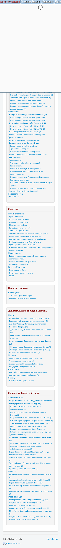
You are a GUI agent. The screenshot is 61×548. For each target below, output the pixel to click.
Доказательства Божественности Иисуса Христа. (28, 233)
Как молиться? (16, 165)
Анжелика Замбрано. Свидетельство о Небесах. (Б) (30, 480)
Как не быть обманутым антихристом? (25, 168)
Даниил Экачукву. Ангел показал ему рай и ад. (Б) (29, 508)
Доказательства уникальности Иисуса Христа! (27, 239)
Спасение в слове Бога (18, 222)
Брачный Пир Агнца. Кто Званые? (22, 298)
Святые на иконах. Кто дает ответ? (23, 261)
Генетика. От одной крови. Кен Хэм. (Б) (24, 352)
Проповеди (13, 111)
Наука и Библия (30, 1)
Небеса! (12, 471)
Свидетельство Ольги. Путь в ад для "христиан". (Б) (30, 516)
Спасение (47, 1)
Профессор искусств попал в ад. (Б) (23, 468)
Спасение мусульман (18, 230)
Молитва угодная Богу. (18, 225)
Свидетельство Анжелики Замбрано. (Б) (25, 502)
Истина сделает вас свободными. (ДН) (24, 140)
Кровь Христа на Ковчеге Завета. (22, 244)
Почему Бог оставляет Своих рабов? (25, 151)
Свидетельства (15, 193)
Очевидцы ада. (15, 496)
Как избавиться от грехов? (19, 227)
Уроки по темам (15, 137)
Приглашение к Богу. (17, 270)
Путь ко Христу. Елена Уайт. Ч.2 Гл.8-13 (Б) (27, 129)
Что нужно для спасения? (19, 219)
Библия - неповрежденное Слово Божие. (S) (27, 103)
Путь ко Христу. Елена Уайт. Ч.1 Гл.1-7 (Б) (27, 126)
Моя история (14, 196)
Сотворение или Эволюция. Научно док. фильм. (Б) (30, 349)
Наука (11, 315)
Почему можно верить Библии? (21, 380)
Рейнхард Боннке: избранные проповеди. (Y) (27, 134)
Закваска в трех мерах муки (20, 295)
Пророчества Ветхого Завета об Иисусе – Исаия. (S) (31, 417)
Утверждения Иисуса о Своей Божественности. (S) (30, 97)
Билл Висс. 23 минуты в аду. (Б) (22, 505)
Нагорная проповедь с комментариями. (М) (28, 114)
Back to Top (52, 538)
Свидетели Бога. (16, 397)
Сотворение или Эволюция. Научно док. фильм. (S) (30, 347)
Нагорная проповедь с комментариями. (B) (27, 117)
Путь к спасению (16, 213)
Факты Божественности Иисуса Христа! (25, 236)
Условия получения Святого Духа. (24, 143)
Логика (11, 377)
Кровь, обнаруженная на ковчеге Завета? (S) (28, 100)
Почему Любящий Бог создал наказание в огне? (28, 154)
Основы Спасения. (17, 267)
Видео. (12, 275)
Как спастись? (15, 157)
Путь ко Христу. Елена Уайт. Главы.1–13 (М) (27, 123)
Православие (14, 253)
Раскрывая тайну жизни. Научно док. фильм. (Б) (28, 321)
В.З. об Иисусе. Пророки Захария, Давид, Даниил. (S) (31, 94)
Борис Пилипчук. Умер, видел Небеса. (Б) (26, 482)
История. (12, 355)
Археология (13, 369)
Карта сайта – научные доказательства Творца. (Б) (29, 318)
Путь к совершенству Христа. (21, 272)
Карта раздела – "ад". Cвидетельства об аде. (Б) (28, 499)
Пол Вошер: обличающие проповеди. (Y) (25, 131)
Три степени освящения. (20, 148)
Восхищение (14, 292)
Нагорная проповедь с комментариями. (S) (27, 120)
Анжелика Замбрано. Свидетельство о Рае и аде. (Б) (31, 443)
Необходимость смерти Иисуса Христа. (25, 242)
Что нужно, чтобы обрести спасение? (25, 163)
